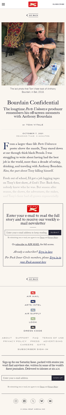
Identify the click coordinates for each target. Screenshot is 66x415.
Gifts (41, 345)
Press (35, 341)
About (7, 338)
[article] (33, 147)
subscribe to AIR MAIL (27, 245)
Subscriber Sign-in (33, 349)
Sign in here (45, 252)
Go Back (33, 15)
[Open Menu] (3, 4)
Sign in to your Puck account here (40, 260)
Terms (42, 237)
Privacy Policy (53, 237)
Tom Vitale (34, 125)
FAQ (36, 338)
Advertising (53, 341)
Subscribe (58, 4)
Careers (26, 345)
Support (22, 338)
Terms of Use (53, 338)
